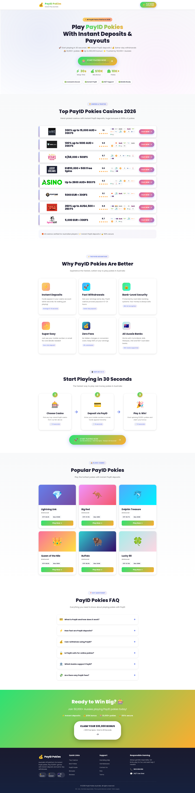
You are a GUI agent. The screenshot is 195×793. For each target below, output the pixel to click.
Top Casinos (73, 760)
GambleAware (105, 764)
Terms (102, 775)
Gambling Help (105, 760)
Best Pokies (73, 764)
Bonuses (72, 771)
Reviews (72, 775)
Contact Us (104, 767)
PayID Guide (73, 767)
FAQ (101, 771)
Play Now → (57, 523)
